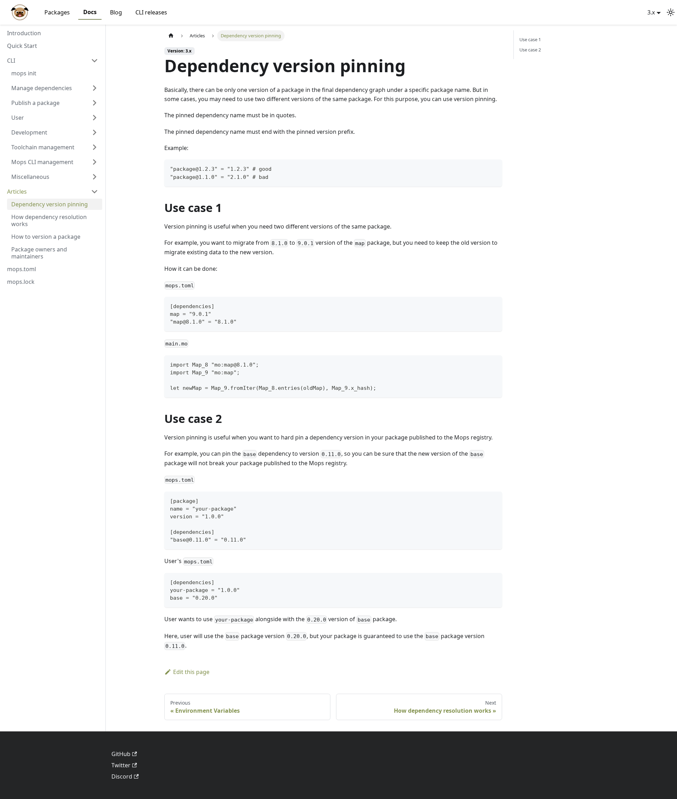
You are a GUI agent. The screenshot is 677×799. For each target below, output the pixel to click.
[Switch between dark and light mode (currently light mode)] (670, 12)
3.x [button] (651, 12)
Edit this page (191, 672)
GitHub (120, 754)
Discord (121, 776)
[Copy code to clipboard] (493, 168)
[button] (52, 60)
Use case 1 (530, 39)
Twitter (120, 765)
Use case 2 (530, 49)
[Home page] (171, 35)
